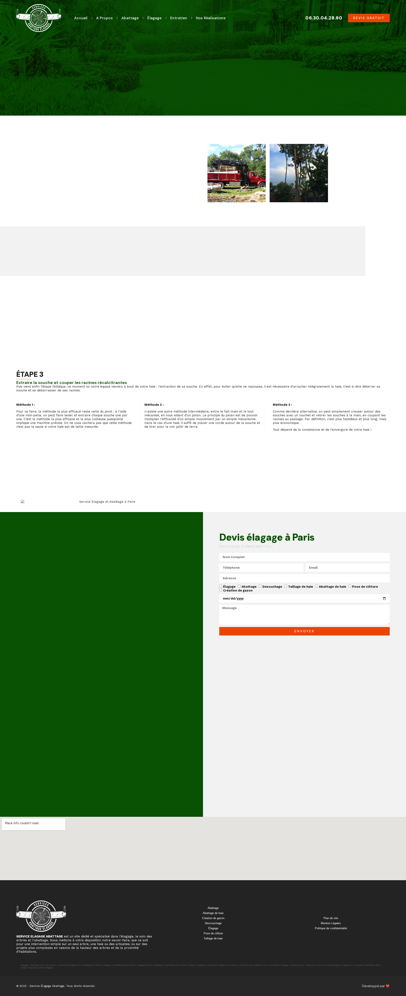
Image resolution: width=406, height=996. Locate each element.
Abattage (130, 18)
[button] (369, 18)
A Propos (104, 18)
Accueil (81, 18)
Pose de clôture (365, 587)
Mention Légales (331, 923)
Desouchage (272, 587)
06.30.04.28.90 (323, 18)
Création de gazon (237, 590)
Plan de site (331, 918)
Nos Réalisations (211, 18)
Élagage (154, 18)
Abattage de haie (332, 587)
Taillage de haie (300, 587)
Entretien (178, 18)
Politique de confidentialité (331, 928)
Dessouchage (213, 923)
